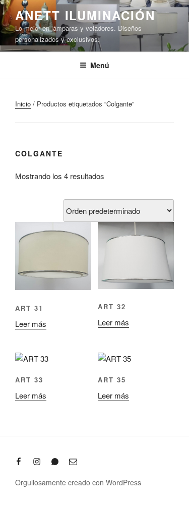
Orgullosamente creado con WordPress (78, 482)
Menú (99, 65)
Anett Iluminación (85, 15)
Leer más (30, 323)
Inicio (23, 103)
